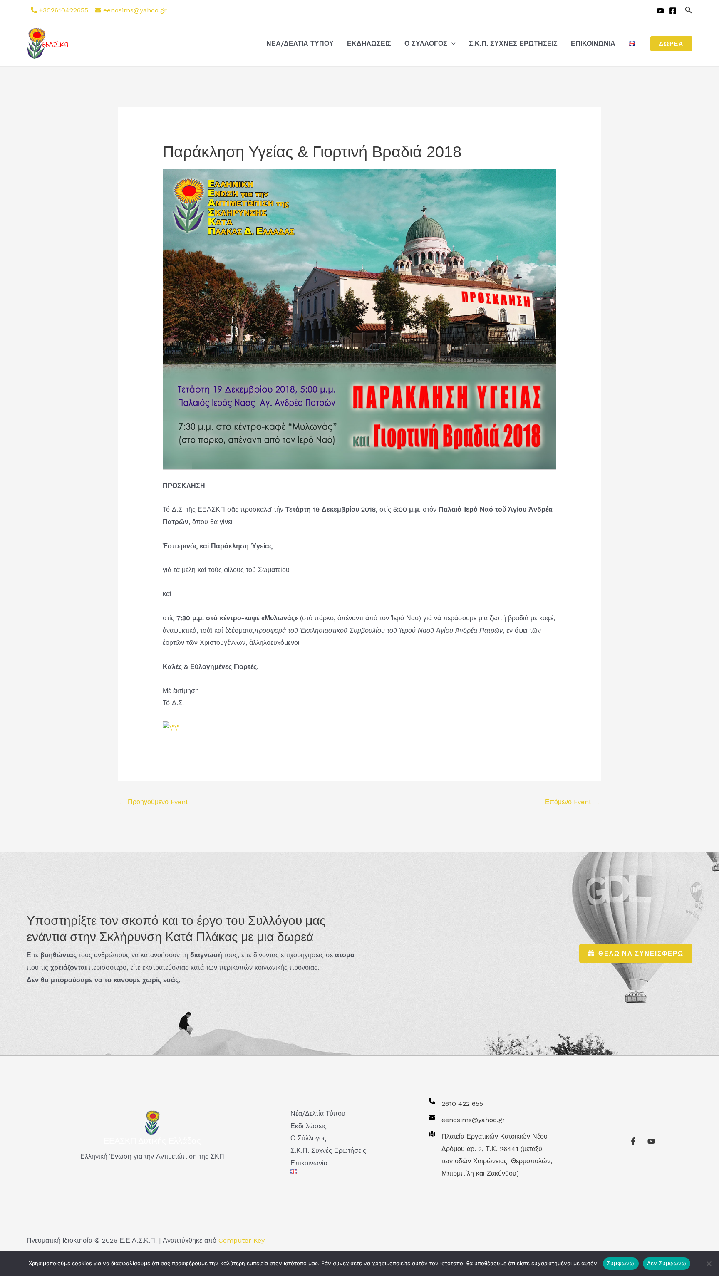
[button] (688, 10)
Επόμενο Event (572, 802)
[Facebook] (673, 11)
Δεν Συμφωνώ (667, 1263)
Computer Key (241, 1240)
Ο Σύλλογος (425, 43)
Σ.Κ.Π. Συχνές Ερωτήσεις (513, 43)
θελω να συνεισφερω (641, 953)
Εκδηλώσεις (369, 43)
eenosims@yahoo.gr (135, 10)
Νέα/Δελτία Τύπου (300, 43)
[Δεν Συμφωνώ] (708, 1263)
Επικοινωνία (593, 43)
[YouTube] (660, 11)
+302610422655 (63, 10)
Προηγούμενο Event (153, 802)
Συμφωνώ (621, 1263)
